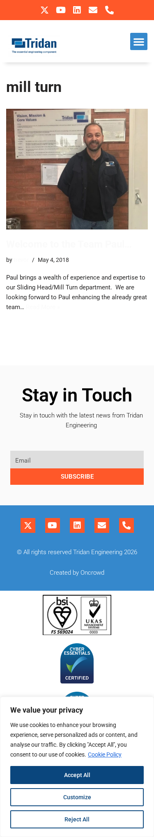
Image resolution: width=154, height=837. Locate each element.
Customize (77, 797)
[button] (138, 41)
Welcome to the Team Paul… (69, 244)
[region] (77, 767)
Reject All (77, 819)
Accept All (77, 775)
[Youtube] (61, 10)
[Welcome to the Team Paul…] (77, 169)
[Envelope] (93, 10)
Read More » (43, 307)
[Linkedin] (77, 10)
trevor (21, 260)
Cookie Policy (105, 754)
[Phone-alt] (109, 10)
